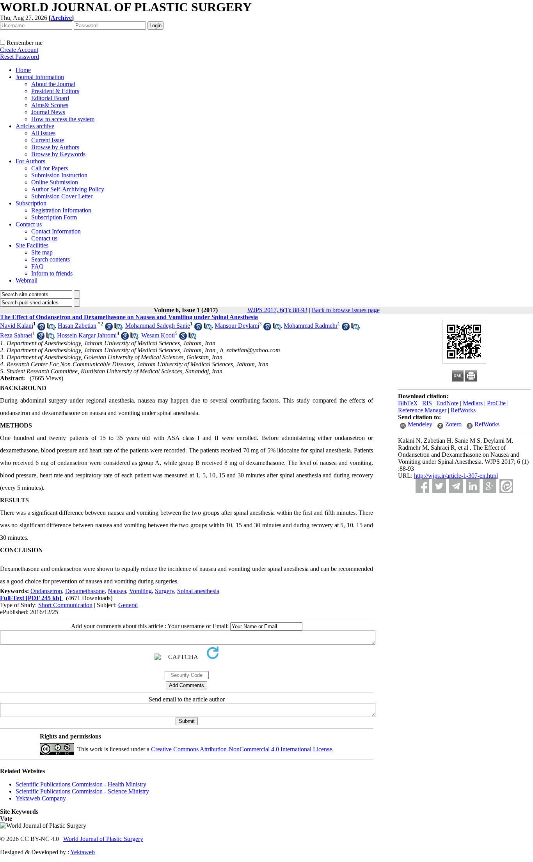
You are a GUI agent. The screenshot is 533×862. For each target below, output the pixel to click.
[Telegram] (456, 486)
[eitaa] (506, 486)
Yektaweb (82, 852)
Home (23, 70)
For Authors (30, 161)
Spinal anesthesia (198, 591)
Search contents (50, 259)
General (128, 605)
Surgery (164, 591)
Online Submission (54, 182)
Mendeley (420, 424)
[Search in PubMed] (51, 328)
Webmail (26, 280)
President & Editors (55, 91)
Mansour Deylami (237, 325)
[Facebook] (422, 486)
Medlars (473, 403)
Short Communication (65, 605)
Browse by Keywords (58, 154)
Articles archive (35, 126)
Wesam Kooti (158, 335)
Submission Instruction (59, 175)
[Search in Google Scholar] (41, 328)
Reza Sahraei (16, 335)
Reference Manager (422, 410)
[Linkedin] (473, 486)
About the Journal (53, 84)
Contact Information (56, 231)
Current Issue (47, 140)
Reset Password (19, 56)
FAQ (37, 266)
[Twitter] (439, 486)
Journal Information (40, 77)
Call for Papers (49, 168)
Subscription (31, 203)
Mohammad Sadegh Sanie (157, 325)
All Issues (43, 133)
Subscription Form (54, 217)
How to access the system (62, 119)
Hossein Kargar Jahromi (87, 335)
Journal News (48, 112)
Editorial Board (50, 98)
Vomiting (140, 591)
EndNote (447, 403)
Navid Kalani (16, 325)
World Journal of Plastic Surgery (103, 839)
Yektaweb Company (41, 798)
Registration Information (61, 210)
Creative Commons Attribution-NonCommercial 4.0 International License (241, 749)
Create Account (19, 49)
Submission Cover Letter (61, 196)
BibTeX (408, 403)
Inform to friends (52, 273)
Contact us (29, 224)
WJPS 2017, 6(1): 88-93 (277, 310)
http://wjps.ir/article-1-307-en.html (456, 475)
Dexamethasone (85, 591)
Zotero (453, 424)
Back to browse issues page (346, 310)
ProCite (496, 403)
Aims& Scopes (49, 105)
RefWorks (463, 410)
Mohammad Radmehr (311, 325)
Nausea (117, 591)
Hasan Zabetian (77, 325)
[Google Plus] (489, 486)
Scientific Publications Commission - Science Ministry (82, 791)
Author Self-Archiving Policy (67, 189)
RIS (427, 403)
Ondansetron (46, 591)
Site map (42, 252)
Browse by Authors (55, 147)
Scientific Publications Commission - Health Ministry (81, 784)
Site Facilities (32, 245)
